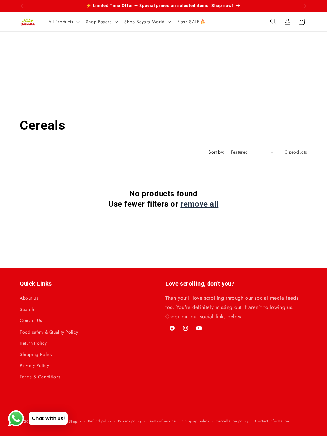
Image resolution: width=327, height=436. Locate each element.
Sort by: (216, 152)
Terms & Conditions (40, 376)
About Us (29, 298)
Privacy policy (130, 421)
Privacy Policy (34, 365)
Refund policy (99, 421)
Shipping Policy (36, 354)
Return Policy (33, 343)
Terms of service (162, 421)
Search (27, 309)
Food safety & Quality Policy (49, 332)
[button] (63, 21)
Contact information (272, 421)
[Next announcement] (305, 6)
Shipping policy (195, 421)
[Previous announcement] (22, 6)
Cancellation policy (232, 421)
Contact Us (31, 320)
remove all (199, 203)
